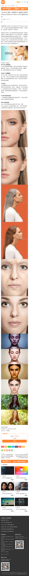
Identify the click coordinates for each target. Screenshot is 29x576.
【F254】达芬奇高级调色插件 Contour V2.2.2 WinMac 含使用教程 (7, 509)
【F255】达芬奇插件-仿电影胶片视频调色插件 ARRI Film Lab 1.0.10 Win (21, 493)
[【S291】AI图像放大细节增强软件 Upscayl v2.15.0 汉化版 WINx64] (7, 470)
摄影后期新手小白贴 (5, 520)
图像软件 (4, 19)
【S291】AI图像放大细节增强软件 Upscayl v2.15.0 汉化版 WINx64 (7, 478)
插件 (9, 446)
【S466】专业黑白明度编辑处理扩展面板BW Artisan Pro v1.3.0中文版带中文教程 (21, 456)
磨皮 (13, 446)
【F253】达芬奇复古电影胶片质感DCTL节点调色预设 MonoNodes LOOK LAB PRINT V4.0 (21, 509)
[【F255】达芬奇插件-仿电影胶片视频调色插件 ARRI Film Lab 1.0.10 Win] (21, 486)
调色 (20, 446)
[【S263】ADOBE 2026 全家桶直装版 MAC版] (21, 470)
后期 (6, 446)
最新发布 (4, 491)
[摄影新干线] (3, 2)
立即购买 (14, 441)
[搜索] (22, 2)
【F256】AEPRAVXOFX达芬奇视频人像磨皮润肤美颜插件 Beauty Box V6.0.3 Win (7, 493)
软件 (23, 446)
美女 (16, 446)
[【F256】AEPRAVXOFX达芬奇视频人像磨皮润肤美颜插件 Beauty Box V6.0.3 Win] (7, 486)
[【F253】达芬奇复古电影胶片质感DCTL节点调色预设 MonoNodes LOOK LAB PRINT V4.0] (21, 502)
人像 (2, 446)
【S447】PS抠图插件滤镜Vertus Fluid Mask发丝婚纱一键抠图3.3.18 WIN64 (7, 456)
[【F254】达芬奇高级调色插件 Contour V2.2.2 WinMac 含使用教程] (7, 502)
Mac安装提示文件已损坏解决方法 (7, 531)
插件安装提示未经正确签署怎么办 (7, 529)
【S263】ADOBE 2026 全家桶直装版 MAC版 (21, 478)
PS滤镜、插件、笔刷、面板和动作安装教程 (9, 526)
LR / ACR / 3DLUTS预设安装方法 (7, 524)
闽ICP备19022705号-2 (22, 573)
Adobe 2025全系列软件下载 (6, 522)
